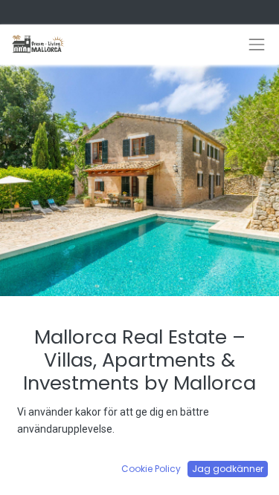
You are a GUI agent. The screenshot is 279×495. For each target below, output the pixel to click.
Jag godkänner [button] (227, 468)
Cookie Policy (151, 468)
